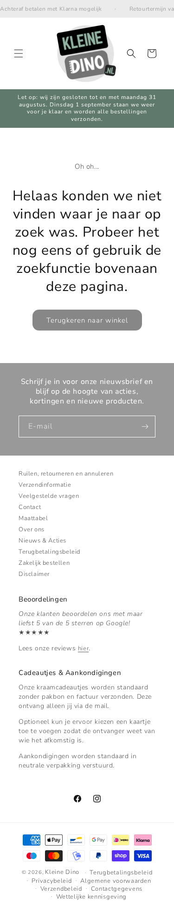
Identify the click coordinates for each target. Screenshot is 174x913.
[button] (18, 53)
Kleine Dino (62, 872)
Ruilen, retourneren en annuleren (66, 474)
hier (83, 648)
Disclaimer (34, 574)
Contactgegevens (117, 889)
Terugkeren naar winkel (87, 320)
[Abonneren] (145, 426)
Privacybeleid (51, 881)
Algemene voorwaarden (115, 881)
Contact (30, 507)
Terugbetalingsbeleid (49, 552)
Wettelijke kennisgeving (91, 896)
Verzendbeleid (61, 889)
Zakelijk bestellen (44, 563)
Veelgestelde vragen (49, 496)
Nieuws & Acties (42, 540)
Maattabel (33, 518)
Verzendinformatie (45, 485)
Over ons (32, 529)
